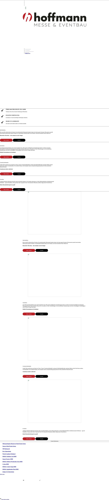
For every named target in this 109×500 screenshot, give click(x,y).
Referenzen (27, 3)
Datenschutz (83, 487)
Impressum (76, 487)
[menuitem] (55, 1)
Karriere (27, 2)
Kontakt (27, 5)
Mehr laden (2, 474)
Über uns (27, 1)
